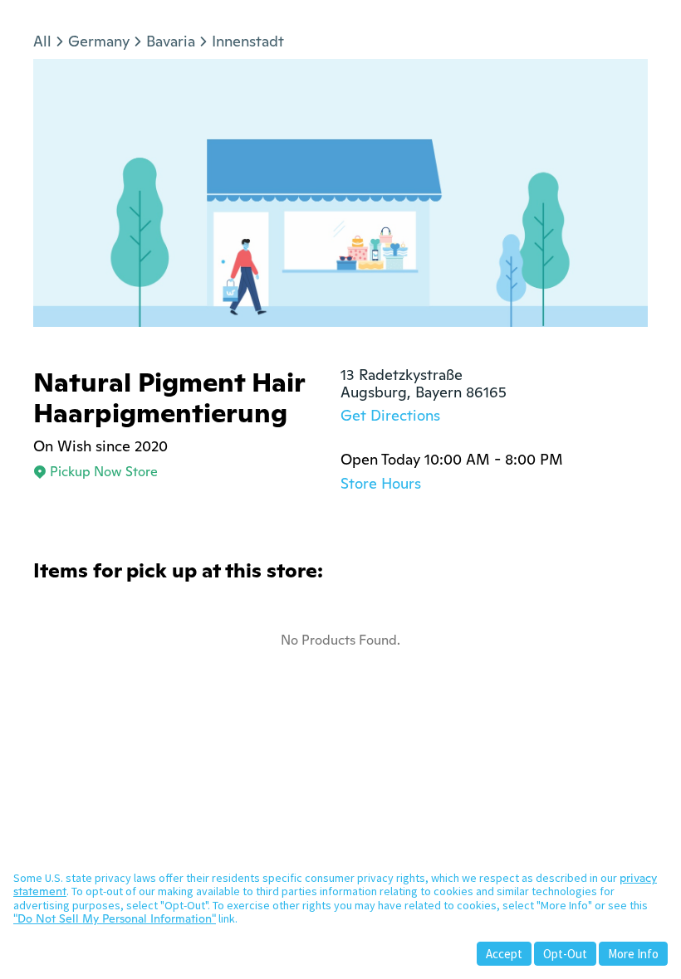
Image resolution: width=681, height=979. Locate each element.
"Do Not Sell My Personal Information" (114, 918)
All (42, 41)
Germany (99, 41)
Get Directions (390, 415)
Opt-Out (565, 954)
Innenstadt (248, 41)
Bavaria (170, 41)
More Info (633, 954)
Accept (504, 954)
